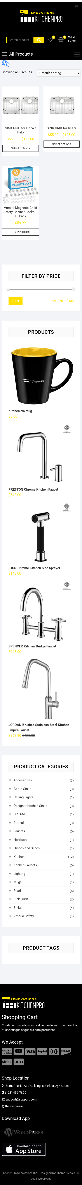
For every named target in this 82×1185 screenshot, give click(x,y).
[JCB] (19, 1062)
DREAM (19, 814)
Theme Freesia (65, 1173)
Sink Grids (21, 899)
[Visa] (30, 1051)
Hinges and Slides (27, 848)
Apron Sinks (22, 789)
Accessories (23, 780)
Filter (15, 301)
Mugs (18, 882)
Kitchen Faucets (25, 865)
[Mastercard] (19, 1051)
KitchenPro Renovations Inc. (20, 1173)
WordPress (44, 1178)
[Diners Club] (54, 1051)
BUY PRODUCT (20, 232)
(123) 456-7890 (15, 1092)
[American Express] (7, 1051)
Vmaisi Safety (24, 916)
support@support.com (21, 1099)
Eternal (19, 823)
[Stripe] (7, 1062)
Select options (20, 148)
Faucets (19, 831)
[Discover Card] (66, 1051)
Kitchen (19, 857)
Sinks (18, 908)
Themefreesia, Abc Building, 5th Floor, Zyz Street (36, 1086)
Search (38, 40)
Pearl (17, 891)
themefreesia (13, 1106)
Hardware (21, 840)
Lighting (19, 874)
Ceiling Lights (23, 797)
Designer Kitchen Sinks (30, 806)
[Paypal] (42, 1051)
